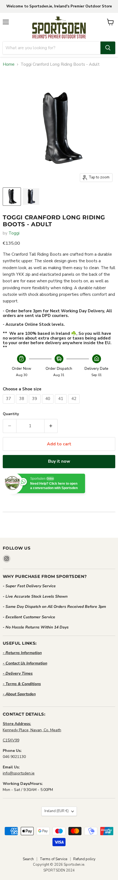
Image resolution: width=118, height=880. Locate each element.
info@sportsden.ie (19, 773)
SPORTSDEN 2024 (59, 870)
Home (9, 64)
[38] (22, 405)
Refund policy (84, 859)
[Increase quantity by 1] (51, 426)
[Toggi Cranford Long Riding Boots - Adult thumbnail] (12, 196)
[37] (9, 405)
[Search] (107, 48)
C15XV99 (11, 740)
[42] (74, 405)
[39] (35, 405)
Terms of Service (53, 859)
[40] (48, 405)
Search (28, 859)
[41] (61, 405)
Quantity (11, 414)
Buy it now (59, 461)
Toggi (14, 233)
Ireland (56, 811)
